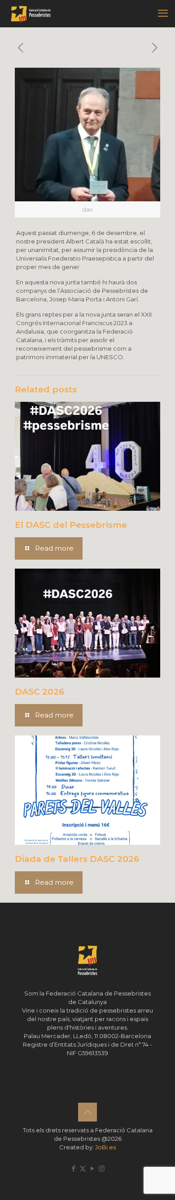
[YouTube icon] (92, 1168)
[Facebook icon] (73, 1168)
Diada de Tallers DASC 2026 (77, 859)
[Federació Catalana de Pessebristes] (31, 13)
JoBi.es (105, 1147)
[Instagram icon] (101, 1168)
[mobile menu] (163, 13)
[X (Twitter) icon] (82, 1168)
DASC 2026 (39, 692)
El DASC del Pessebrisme (71, 525)
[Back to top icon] (87, 1112)
